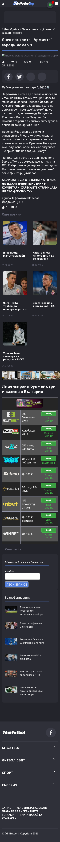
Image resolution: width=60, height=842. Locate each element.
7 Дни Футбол (11, 29)
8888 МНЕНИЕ (48, 463)
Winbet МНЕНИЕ (49, 536)
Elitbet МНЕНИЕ (49, 420)
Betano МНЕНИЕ (49, 476)
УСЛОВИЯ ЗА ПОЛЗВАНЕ (31, 808)
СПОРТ (7, 772)
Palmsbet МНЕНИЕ (48, 491)
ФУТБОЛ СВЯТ (13, 760)
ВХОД (49, 413)
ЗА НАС (6, 808)
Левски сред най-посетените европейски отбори (31, 610)
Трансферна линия (18, 597)
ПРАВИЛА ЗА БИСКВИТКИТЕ (20, 811)
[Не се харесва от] (13, 62)
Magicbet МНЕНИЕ (48, 434)
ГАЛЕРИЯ (9, 785)
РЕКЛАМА (8, 815)
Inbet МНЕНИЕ (49, 506)
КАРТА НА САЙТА (31, 815)
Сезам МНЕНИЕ (49, 521)
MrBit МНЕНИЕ (49, 449)
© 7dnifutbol (9, 833)
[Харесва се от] (3, 62)
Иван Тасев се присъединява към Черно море (31, 691)
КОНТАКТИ (9, 818)
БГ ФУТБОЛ (11, 748)
